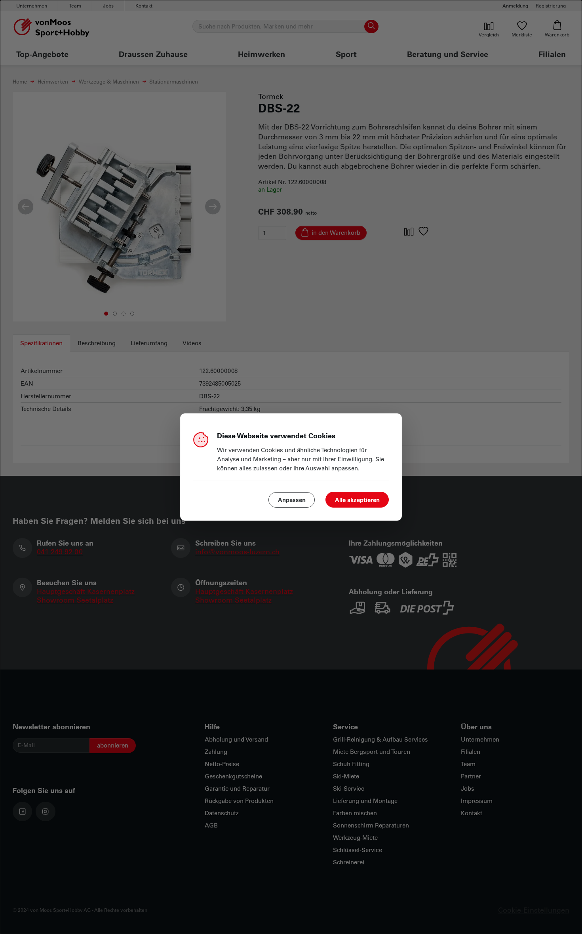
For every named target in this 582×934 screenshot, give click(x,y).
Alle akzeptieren (357, 500)
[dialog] (291, 467)
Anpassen (292, 500)
